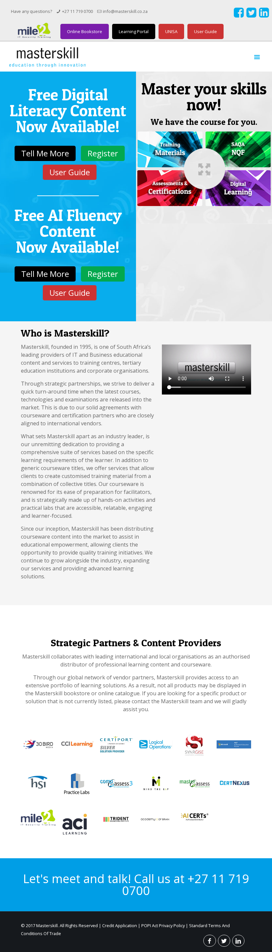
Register (103, 153)
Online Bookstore (84, 31)
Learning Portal (134, 31)
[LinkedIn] (264, 16)
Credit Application (119, 925)
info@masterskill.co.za (125, 11)
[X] (251, 16)
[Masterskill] (47, 57)
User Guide (205, 31)
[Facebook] (239, 16)
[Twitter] (224, 941)
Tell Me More (45, 153)
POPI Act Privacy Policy (163, 925)
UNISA (171, 31)
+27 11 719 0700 (77, 11)
